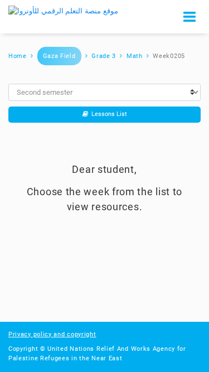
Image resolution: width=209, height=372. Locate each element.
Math (135, 56)
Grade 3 (103, 56)
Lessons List (107, 114)
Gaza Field (59, 56)
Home (17, 56)
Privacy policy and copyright (52, 334)
